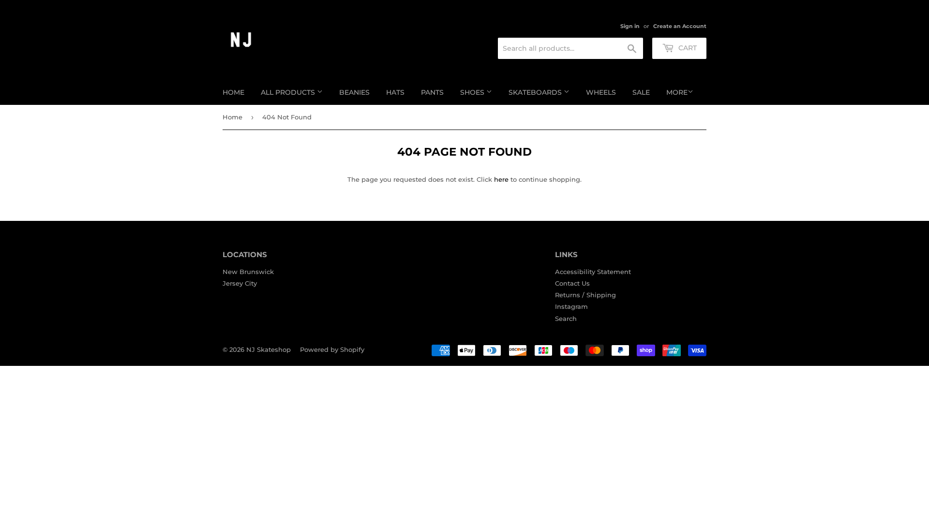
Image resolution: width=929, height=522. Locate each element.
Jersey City (240, 283)
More (677, 92)
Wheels (601, 92)
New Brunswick (248, 272)
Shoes (473, 92)
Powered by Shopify (332, 349)
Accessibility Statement (593, 272)
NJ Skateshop (268, 349)
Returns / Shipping (585, 295)
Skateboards (536, 92)
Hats (395, 92)
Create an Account (679, 26)
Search (566, 318)
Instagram (571, 306)
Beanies (354, 92)
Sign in (630, 26)
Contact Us (572, 283)
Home (233, 92)
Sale (641, 92)
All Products (289, 92)
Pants (432, 92)
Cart (686, 48)
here (501, 179)
